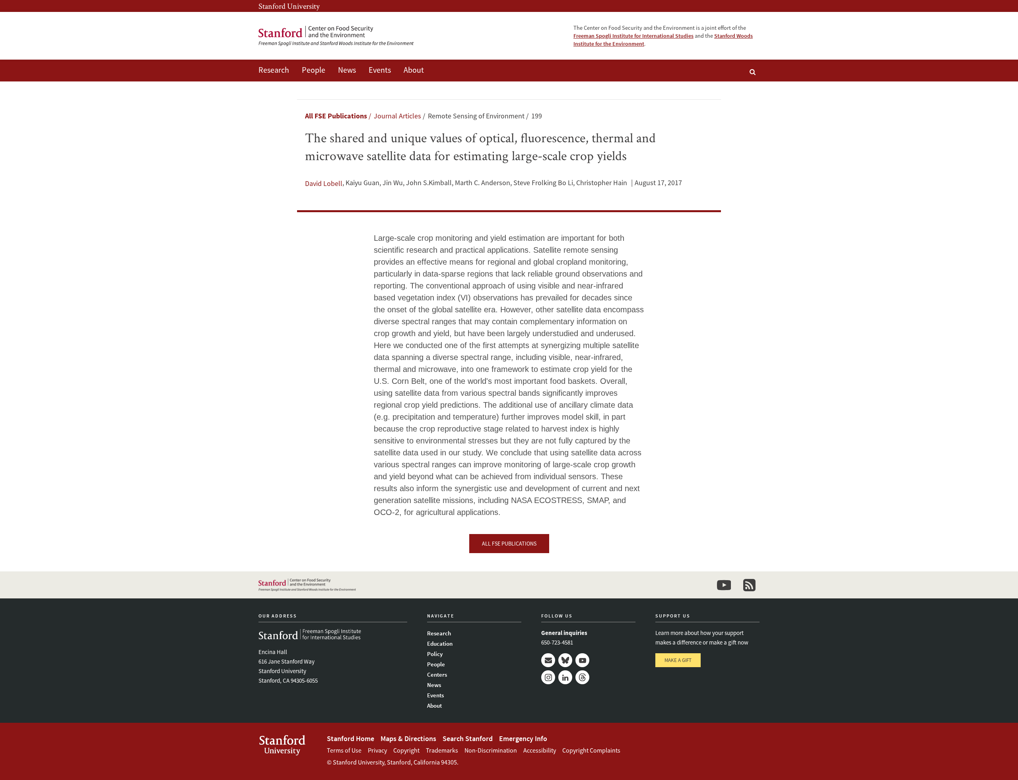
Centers (437, 674)
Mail (548, 660)
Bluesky (565, 660)
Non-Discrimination (490, 750)
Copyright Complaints (591, 750)
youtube (724, 585)
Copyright (406, 750)
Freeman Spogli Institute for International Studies (633, 35)
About (414, 70)
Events (380, 70)
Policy (435, 654)
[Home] (336, 36)
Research (273, 70)
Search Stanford (468, 738)
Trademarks (442, 750)
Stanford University (289, 6)
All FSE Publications (336, 115)
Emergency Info (523, 738)
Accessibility (539, 750)
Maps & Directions (408, 738)
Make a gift (678, 660)
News (347, 70)
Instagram (548, 677)
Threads (582, 677)
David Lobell (323, 183)
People (313, 70)
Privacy (377, 750)
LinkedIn (565, 677)
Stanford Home (350, 738)
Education (440, 643)
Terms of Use (344, 750)
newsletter (749, 585)
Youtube (582, 660)
